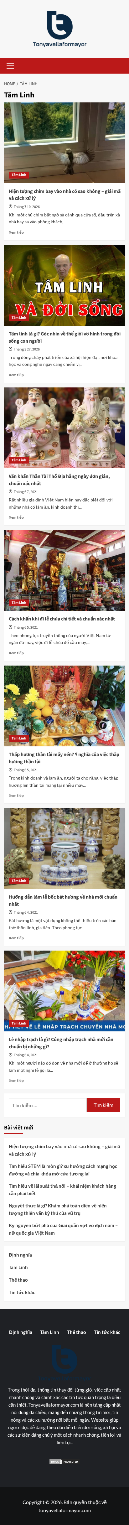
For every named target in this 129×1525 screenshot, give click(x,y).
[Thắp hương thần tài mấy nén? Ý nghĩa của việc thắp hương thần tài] (64, 706)
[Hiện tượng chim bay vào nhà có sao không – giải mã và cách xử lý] (64, 142)
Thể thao (18, 1280)
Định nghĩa (20, 1255)
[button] (9, 66)
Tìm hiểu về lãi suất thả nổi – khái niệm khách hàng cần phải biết (62, 1189)
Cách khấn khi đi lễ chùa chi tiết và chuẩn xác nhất (62, 618)
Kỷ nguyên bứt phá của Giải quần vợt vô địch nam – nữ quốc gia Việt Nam (63, 1229)
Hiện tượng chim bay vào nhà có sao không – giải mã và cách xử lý (64, 1150)
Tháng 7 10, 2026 (27, 207)
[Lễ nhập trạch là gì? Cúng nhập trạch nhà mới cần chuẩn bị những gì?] (64, 991)
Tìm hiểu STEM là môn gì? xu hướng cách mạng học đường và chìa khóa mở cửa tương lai (63, 1169)
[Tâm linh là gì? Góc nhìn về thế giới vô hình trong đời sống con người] (64, 285)
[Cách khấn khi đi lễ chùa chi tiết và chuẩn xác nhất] (64, 570)
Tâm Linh (19, 175)
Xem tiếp (16, 232)
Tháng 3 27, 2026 (27, 349)
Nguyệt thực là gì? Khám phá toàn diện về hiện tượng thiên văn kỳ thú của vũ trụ (58, 1209)
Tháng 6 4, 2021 (26, 912)
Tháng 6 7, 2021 (26, 492)
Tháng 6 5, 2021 (26, 627)
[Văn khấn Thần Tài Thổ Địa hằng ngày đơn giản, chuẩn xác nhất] (64, 427)
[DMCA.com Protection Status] (64, 1462)
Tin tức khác (22, 1292)
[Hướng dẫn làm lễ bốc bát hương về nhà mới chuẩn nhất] (64, 848)
